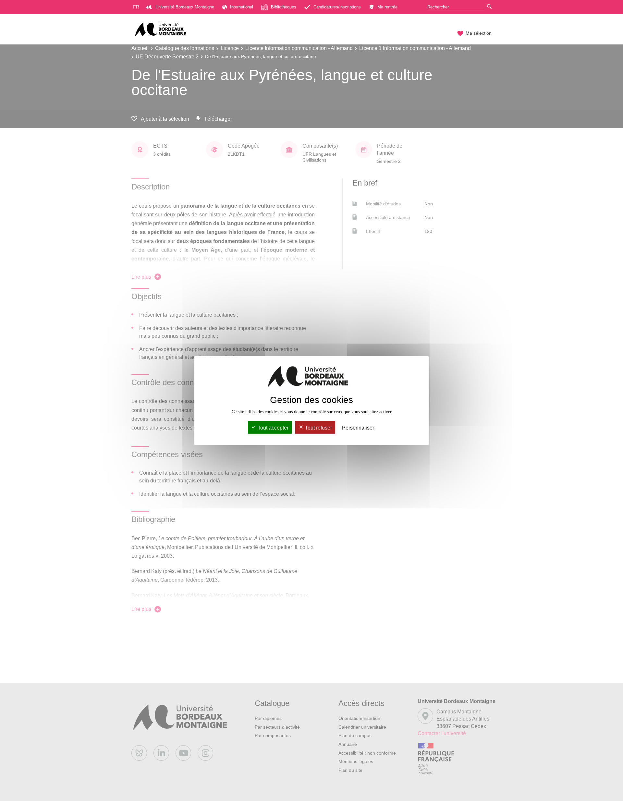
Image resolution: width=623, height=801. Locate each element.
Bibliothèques (283, 7)
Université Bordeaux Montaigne (184, 7)
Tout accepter (272, 428)
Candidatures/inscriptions (337, 7)
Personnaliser (358, 428)
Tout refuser (318, 428)
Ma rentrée (387, 7)
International (241, 7)
